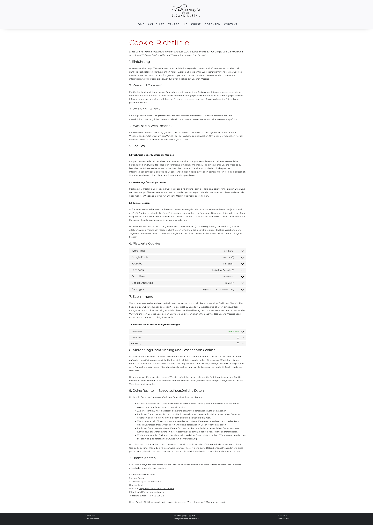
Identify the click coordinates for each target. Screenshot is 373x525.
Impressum (282, 516)
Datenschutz (282, 519)
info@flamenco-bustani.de (186, 519)
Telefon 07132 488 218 (184, 516)
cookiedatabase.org (176, 502)
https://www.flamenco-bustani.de (164, 68)
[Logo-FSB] (186, 5)
